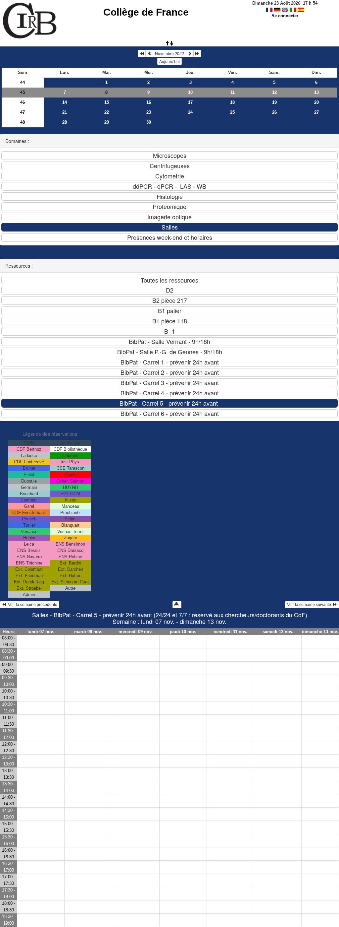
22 (106, 112)
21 (64, 112)
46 (22, 102)
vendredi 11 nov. (230, 631)
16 (148, 102)
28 (64, 122)
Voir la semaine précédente (31, 604)
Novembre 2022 (169, 53)
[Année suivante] (197, 53)
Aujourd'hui (169, 61)
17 (190, 102)
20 (316, 102)
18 (232, 102)
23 (148, 112)
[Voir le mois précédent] (149, 53)
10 (190, 92)
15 (106, 102)
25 (232, 112)
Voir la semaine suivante (310, 604)
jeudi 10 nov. (183, 631)
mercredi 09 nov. (136, 631)
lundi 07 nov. (40, 631)
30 (148, 122)
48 (22, 122)
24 (190, 112)
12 (274, 92)
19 (274, 102)
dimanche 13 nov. (320, 631)
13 (316, 92)
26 (274, 112)
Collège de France (146, 12)
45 (22, 92)
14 (64, 102)
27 (316, 112)
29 (106, 122)
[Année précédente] (142, 53)
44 (22, 82)
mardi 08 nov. (88, 631)
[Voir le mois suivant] (190, 53)
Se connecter (284, 15)
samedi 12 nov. (278, 631)
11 (232, 92)
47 (22, 112)
